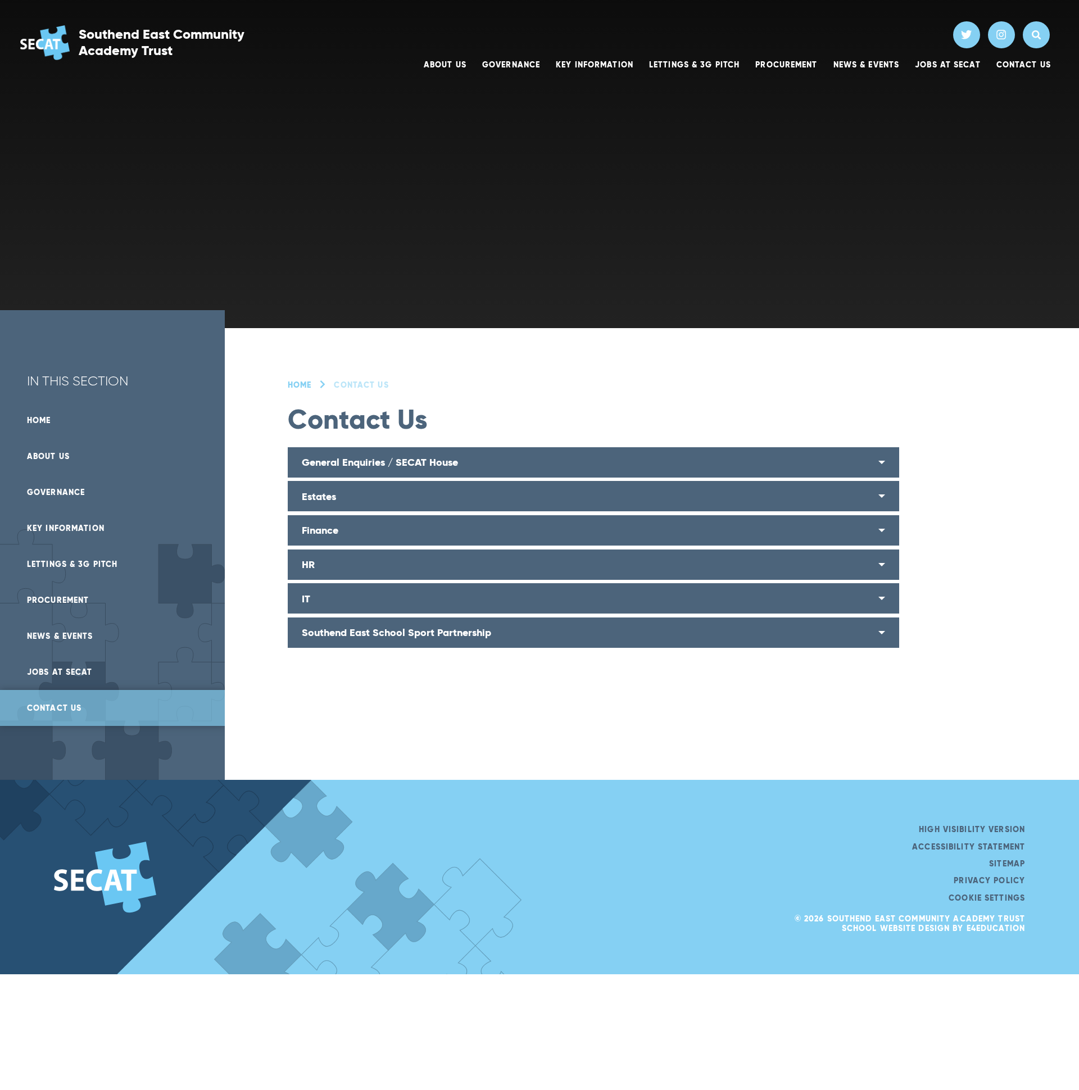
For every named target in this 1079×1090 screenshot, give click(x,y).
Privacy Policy (989, 880)
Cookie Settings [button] (987, 898)
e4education (996, 928)
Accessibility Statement (968, 847)
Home (299, 385)
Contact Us (361, 385)
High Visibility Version (972, 829)
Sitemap (1007, 864)
